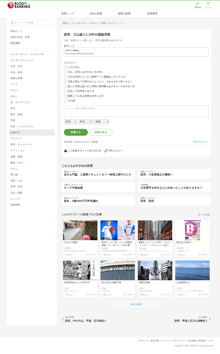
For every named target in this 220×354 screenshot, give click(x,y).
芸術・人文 (16, 180)
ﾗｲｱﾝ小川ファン (202, 142)
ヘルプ (210, 340)
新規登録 (155, 340)
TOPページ (144, 340)
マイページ (165, 340)
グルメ (14, 90)
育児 (12, 108)
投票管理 (152, 13)
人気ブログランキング (18, 5)
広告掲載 (192, 340)
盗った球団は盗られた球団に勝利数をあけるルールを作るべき (101, 86)
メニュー (208, 7)
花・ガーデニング (20, 102)
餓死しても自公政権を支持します (86, 96)
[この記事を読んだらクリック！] (69, 254)
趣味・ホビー (17, 162)
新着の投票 (124, 13)
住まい (14, 96)
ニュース (15, 198)
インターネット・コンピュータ (27, 54)
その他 (71, 100)
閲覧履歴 (15, 43)
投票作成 (197, 7)
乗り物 (14, 174)
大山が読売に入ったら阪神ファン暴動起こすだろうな (96, 76)
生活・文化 (16, 66)
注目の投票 (95, 13)
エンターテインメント (22, 60)
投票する (76, 132)
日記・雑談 (16, 192)
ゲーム (14, 168)
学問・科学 (16, 186)
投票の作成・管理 (20, 37)
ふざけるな (74, 67)
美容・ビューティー (21, 144)
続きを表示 (136, 304)
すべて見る (204, 214)
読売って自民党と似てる (81, 91)
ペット (14, 84)
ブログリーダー (179, 340)
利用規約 (202, 340)
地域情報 (15, 204)
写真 (12, 120)
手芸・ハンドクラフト (22, 126)
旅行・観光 (16, 114)
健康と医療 (16, 78)
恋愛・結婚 (16, 156)
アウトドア (16, 138)
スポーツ (15, 132)
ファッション (17, 150)
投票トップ (67, 13)
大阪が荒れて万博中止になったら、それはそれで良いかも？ (100, 81)
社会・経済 (16, 72)
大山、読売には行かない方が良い (86, 72)
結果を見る (101, 132)
